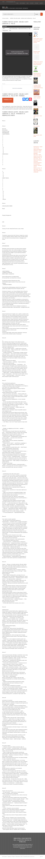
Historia (36, 3)
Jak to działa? (22, 3)
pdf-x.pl (41, 856)
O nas (17, 3)
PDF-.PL (5, 7)
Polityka (31, 3)
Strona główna (5, 18)
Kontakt (41, 3)
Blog (28, 3)
